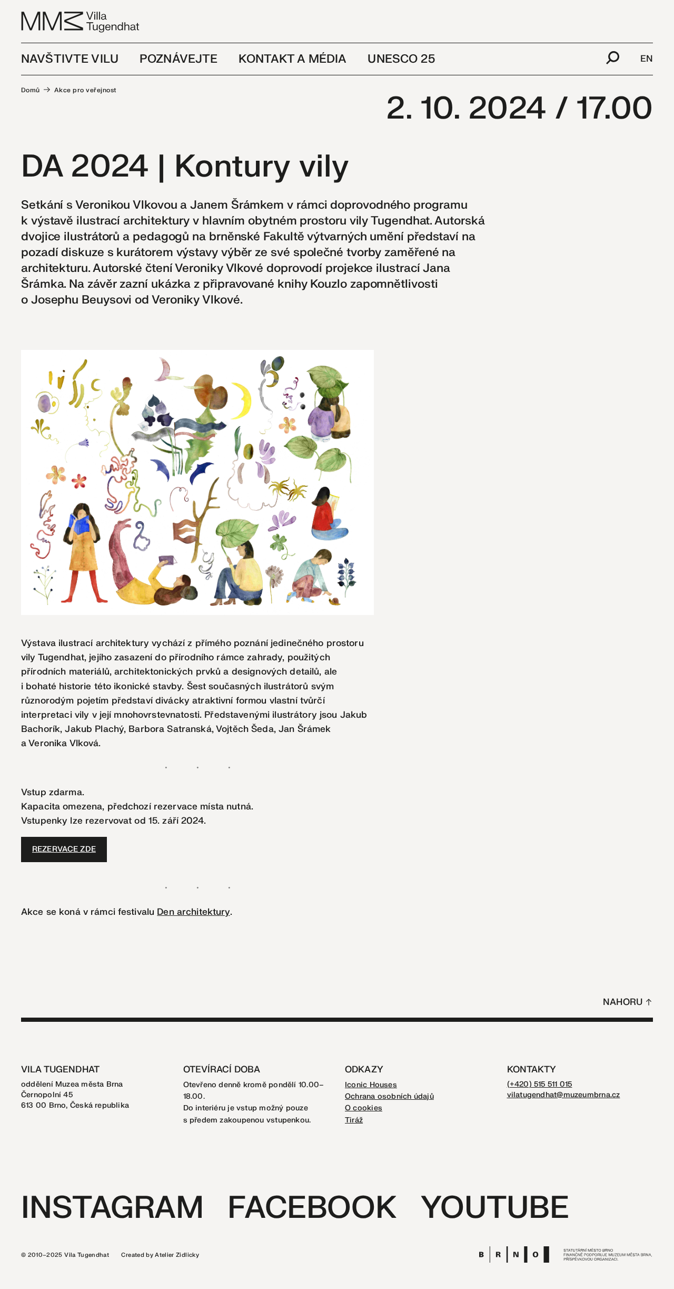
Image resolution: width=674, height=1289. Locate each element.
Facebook (312, 1208)
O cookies (363, 1108)
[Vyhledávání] (613, 59)
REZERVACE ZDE (64, 849)
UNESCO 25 (401, 59)
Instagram (112, 1208)
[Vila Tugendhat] (81, 21)
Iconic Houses (371, 1084)
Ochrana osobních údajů (389, 1096)
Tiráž (354, 1120)
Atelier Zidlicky (177, 1255)
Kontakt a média (292, 59)
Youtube (495, 1208)
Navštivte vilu (69, 59)
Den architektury (193, 911)
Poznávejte (178, 59)
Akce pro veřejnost (85, 90)
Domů (30, 90)
